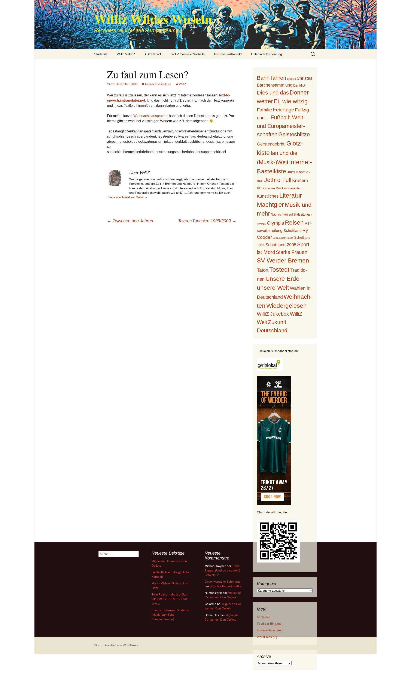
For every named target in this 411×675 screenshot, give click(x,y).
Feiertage (283, 109)
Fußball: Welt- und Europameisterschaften (281, 125)
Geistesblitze (294, 134)
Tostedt (279, 269)
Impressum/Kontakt (228, 54)
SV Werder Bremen (283, 260)
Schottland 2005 (280, 244)
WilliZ (182, 84)
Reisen (294, 222)
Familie (264, 109)
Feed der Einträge (269, 623)
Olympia (275, 223)
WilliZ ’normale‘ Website (188, 54)
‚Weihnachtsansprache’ (150, 116)
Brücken (291, 79)
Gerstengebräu (271, 144)
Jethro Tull (277, 180)
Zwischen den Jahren (130, 220)
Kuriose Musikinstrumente (282, 188)
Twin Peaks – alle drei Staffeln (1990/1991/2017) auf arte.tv (170, 599)
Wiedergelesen (286, 305)
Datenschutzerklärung (266, 54)
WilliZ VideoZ (126, 54)
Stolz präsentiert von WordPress (116, 645)
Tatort (262, 270)
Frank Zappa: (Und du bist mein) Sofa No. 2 (222, 570)
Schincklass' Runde (283, 238)
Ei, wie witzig (291, 101)
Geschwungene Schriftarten (223, 581)
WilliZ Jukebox (273, 314)
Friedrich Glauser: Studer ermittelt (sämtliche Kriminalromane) (171, 614)
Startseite (100, 54)
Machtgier (270, 204)
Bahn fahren (271, 78)
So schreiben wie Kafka (225, 586)
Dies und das (273, 93)
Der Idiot (299, 85)
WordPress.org (267, 637)
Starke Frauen (291, 252)
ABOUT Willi (153, 54)
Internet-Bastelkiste (158, 84)
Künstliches (267, 196)
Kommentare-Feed (270, 630)
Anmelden (264, 617)
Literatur (290, 195)
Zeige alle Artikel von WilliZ (127, 197)
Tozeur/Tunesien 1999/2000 (207, 220)
